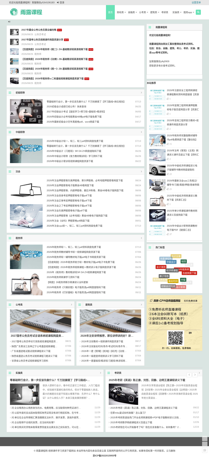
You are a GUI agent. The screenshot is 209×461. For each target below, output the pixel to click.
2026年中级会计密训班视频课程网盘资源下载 (70, 161)
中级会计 (171, 256)
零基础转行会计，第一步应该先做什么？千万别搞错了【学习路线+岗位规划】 (86, 101)
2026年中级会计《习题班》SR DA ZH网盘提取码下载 (74, 151)
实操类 (175, 12)
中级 (183, 270)
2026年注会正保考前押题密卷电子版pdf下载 (69, 200)
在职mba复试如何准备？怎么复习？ (128, 412)
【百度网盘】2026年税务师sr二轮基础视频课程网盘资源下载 (52, 78)
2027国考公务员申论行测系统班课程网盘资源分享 (37, 341)
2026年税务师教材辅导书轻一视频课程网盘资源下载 (73, 252)
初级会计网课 (168, 279)
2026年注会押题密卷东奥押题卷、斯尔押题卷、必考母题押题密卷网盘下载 (85, 180)
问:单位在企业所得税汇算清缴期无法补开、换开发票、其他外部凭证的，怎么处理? (54, 417)
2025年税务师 (182, 260)
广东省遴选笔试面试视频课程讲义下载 (31, 351)
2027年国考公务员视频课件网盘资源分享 (42, 39)
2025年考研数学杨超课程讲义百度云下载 (131, 422)
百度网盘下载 (189, 268)
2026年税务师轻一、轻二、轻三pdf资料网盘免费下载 (74, 247)
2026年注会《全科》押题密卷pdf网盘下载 (68, 220)
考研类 (164, 12)
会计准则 (161, 263)
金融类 (131, 12)
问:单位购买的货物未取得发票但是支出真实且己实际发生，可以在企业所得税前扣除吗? (56, 427)
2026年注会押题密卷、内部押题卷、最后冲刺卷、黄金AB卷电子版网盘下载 (85, 190)
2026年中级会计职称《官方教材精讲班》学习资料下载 (74, 156)
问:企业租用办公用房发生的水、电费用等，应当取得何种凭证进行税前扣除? (50, 408)
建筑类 (153, 12)
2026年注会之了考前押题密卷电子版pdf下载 (69, 205)
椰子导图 (164, 267)
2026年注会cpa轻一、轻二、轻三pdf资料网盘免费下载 (74, 225)
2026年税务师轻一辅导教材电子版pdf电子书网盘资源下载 (76, 257)
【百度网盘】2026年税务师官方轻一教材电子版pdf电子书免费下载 (81, 262)
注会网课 (176, 287)
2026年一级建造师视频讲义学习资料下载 (102, 356)
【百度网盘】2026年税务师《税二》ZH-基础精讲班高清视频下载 (54, 49)
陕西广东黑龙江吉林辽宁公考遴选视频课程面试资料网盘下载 (42, 346)
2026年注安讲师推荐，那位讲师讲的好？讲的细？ (109, 335)
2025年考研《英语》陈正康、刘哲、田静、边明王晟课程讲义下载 (147, 380)
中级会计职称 (178, 280)
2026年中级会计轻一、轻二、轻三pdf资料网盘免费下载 (75, 141)
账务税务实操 (160, 276)
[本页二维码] (204, 450)
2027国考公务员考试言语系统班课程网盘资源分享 (40, 335)
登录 (62, 2)
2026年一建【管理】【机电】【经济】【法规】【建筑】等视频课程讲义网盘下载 (120, 351)
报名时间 (173, 270)
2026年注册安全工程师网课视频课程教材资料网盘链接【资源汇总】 (183, 94)
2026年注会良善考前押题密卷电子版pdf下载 (69, 195)
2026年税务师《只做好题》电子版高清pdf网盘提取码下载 (76, 287)
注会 (18, 171)
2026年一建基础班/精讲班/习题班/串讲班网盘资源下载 (109, 360)
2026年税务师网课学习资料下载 (63, 277)
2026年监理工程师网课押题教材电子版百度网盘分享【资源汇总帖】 (183, 109)
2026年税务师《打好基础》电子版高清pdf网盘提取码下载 (76, 292)
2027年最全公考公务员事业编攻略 (38, 29)
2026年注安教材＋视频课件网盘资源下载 (102, 341)
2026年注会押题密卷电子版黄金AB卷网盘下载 (70, 185)
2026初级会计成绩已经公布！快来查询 (66, 106)
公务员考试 (40, 34)
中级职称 (20, 132)
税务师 (37, 54)
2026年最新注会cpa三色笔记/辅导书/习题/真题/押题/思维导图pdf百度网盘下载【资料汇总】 (183, 184)
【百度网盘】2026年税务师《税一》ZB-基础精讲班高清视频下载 (54, 68)
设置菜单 (196, 2)
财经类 (120, 12)
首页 (110, 12)
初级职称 (20, 92)
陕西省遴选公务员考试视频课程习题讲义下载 (34, 356)
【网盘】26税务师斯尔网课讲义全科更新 (67, 282)
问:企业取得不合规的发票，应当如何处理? (33, 422)
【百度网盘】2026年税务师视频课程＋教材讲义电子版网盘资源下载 (81, 267)
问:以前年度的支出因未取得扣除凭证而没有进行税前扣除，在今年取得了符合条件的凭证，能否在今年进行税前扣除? (71, 412)
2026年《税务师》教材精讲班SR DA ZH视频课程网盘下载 (76, 272)
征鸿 (166, 285)
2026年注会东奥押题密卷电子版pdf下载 (67, 210)
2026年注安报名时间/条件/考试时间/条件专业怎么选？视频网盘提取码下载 (119, 346)
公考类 (142, 12)
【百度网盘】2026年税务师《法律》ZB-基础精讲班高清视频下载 (54, 59)
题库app (188, 12)
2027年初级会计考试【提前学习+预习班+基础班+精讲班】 (76, 111)
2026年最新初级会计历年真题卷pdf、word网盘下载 (73, 121)
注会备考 (187, 279)
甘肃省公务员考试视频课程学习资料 (30, 360)
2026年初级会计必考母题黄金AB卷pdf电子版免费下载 (74, 116)
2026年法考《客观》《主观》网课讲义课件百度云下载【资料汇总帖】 (183, 154)
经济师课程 (172, 260)
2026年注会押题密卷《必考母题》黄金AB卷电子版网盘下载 (77, 215)
